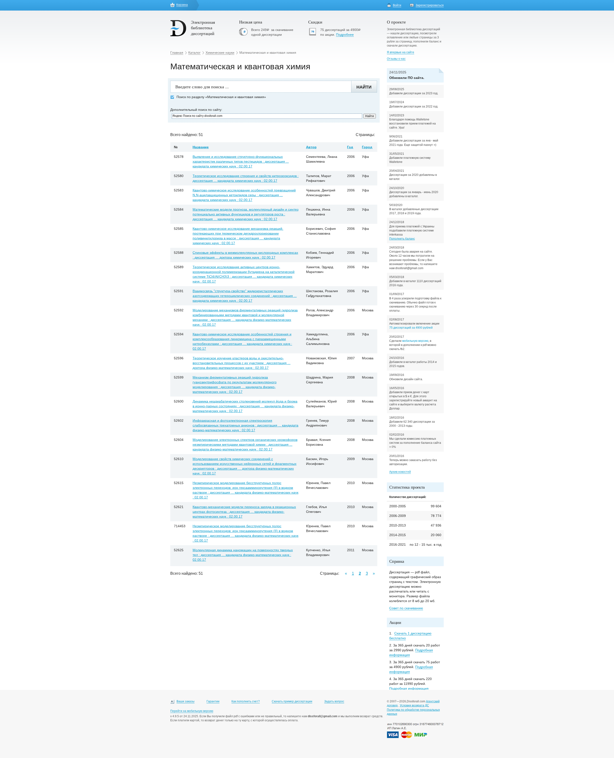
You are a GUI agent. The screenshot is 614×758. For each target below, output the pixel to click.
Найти (364, 87)
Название (201, 147)
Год (350, 147)
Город (367, 147)
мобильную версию (415, 341)
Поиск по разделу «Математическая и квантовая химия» (221, 97)
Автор (311, 147)
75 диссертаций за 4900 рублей (411, 327)
